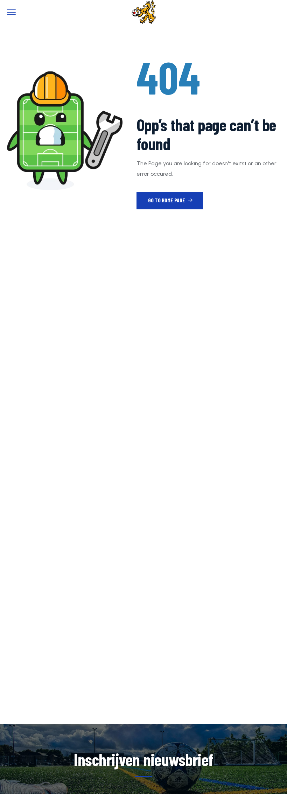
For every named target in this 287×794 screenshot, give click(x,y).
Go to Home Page (167, 200)
